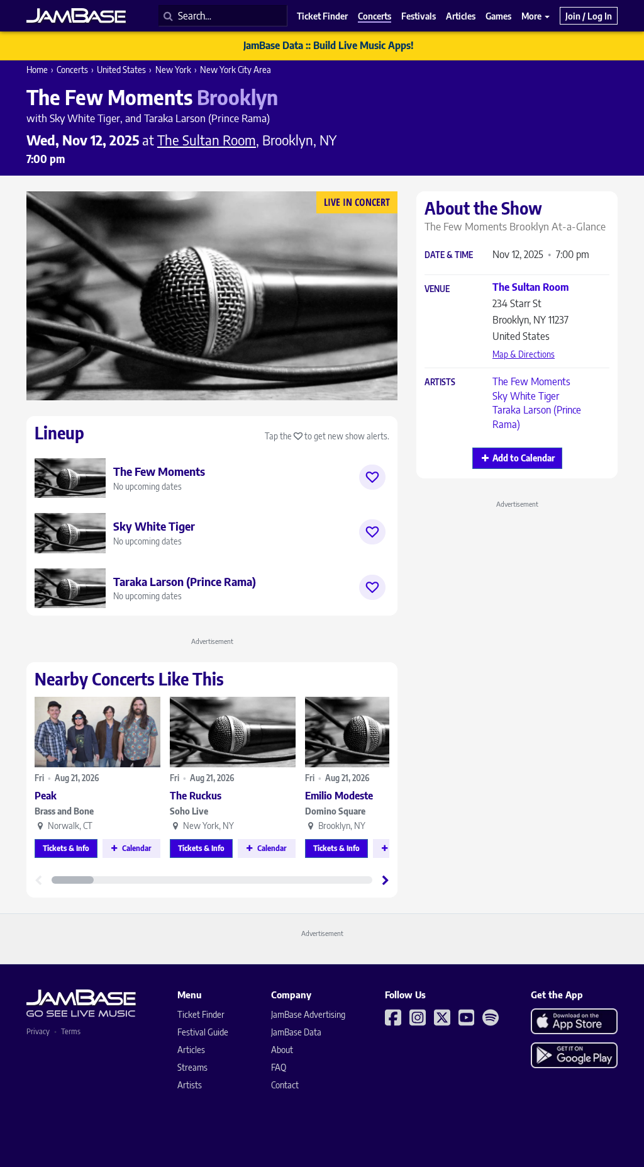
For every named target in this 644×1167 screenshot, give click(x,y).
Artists (440, 382)
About (282, 1049)
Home (37, 69)
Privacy (38, 1031)
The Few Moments (531, 381)
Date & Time (449, 255)
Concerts (72, 69)
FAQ (278, 1067)
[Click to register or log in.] (372, 477)
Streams (192, 1067)
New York (173, 69)
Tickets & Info (66, 848)
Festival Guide (202, 1032)
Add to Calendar (523, 458)
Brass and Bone (64, 811)
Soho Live (189, 811)
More (532, 15)
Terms (70, 1031)
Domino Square (335, 811)
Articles (191, 1049)
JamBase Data (296, 1032)
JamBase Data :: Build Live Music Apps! (328, 45)
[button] (385, 880)
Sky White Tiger (525, 396)
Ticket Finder (201, 1014)
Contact (285, 1085)
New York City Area (235, 69)
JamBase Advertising (308, 1014)
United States (121, 69)
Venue (437, 289)
